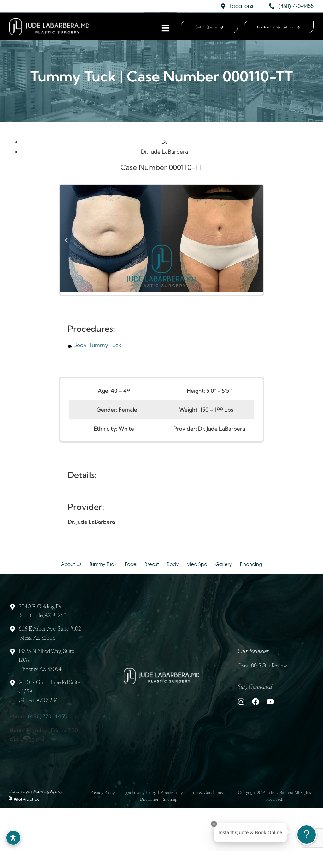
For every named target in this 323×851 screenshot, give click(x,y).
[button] (66, 240)
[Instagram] (241, 701)
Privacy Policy (103, 793)
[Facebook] (255, 701)
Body (79, 344)
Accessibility (172, 793)
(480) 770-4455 (47, 716)
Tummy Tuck (105, 344)
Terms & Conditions (205, 793)
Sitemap (170, 800)
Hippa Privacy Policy (138, 793)
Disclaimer (149, 800)
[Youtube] (270, 701)
